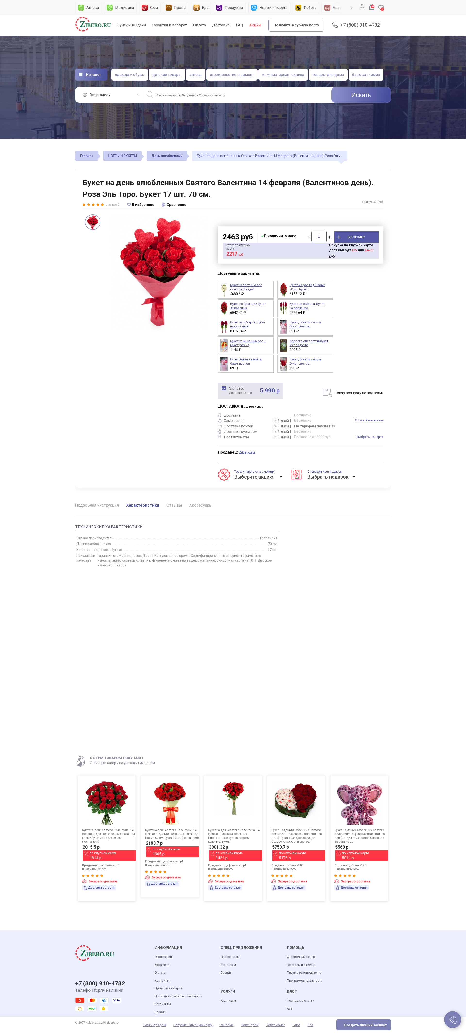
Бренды (226, 972)
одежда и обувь (129, 74)
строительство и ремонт (232, 74)
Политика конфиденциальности (178, 996)
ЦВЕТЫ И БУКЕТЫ (122, 156)
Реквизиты (163, 1004)
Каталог (93, 74)
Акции (255, 25)
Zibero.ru (247, 452)
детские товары (167, 74)
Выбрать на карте (369, 437)
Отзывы (174, 505)
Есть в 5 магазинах (369, 420)
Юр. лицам (228, 964)
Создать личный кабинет (365, 1025)
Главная (86, 156)
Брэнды (160, 1012)
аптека (196, 74)
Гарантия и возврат (169, 25)
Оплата (199, 25)
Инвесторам (230, 956)
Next (351, 8)
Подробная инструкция (97, 505)
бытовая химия (366, 74)
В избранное (143, 204)
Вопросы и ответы (301, 964)
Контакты (162, 980)
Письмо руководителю (304, 972)
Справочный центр (301, 956)
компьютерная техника (283, 74)
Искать (361, 95)
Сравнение (176, 204)
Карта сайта (275, 1025)
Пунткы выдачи (131, 25)
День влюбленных (166, 156)
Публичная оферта (168, 988)
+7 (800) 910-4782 (360, 25)
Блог (296, 1025)
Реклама (227, 1025)
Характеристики (142, 505)
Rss (310, 1025)
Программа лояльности (305, 980)
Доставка (221, 25)
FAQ (239, 25)
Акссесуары (200, 505)
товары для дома (328, 74)
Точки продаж (154, 1025)
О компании (163, 956)
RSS (290, 1008)
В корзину (356, 237)
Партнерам (250, 1025)
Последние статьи (300, 1000)
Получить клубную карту (296, 25)
